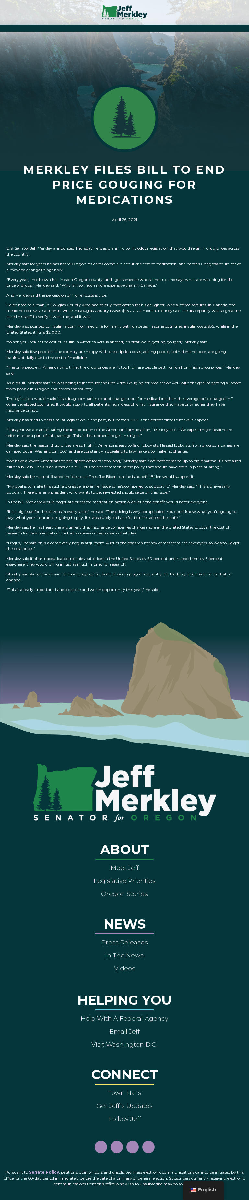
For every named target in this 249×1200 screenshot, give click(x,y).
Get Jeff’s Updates (124, 1105)
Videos (124, 968)
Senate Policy (44, 1172)
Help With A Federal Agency (124, 1018)
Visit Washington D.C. (124, 1044)
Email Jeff (125, 1031)
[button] (124, 26)
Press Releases (124, 942)
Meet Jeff (125, 867)
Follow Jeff (124, 1118)
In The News (124, 955)
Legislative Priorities (125, 880)
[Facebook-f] (101, 1147)
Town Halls (124, 1092)
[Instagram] (117, 1147)
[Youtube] (132, 1147)
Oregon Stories (124, 893)
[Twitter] (148, 1147)
